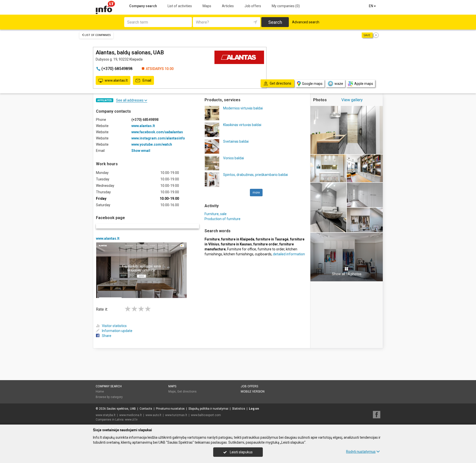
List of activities (180, 6)
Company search (143, 6)
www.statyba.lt (106, 415)
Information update (117, 331)
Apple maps (363, 84)
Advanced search (305, 22)
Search (275, 22)
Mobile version (253, 391)
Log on (254, 408)
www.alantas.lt (116, 80)
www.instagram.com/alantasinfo (158, 138)
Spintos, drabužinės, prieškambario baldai (255, 175)
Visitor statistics (114, 326)
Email (146, 80)
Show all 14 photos (346, 274)
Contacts (146, 408)
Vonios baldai (233, 158)
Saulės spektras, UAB (121, 408)
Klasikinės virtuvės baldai (242, 125)
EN (371, 6)
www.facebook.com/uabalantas (157, 132)
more (256, 192)
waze (338, 84)
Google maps (312, 84)
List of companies (98, 35)
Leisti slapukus (241, 452)
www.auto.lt (153, 415)
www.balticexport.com (206, 415)
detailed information (289, 254)
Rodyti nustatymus (361, 452)
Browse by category (109, 397)
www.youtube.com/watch (151, 144)
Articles (228, 6)
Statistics (238, 408)
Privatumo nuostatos (170, 408)
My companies (286, 6)
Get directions (187, 391)
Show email (140, 151)
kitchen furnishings (238, 254)
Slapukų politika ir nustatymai (208, 408)
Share (106, 336)
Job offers (252, 6)
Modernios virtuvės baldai (243, 108)
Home (100, 391)
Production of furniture (222, 219)
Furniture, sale (216, 214)
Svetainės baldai (236, 141)
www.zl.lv (131, 419)
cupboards (263, 254)
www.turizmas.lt (176, 415)
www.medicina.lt (130, 415)
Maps (207, 6)
